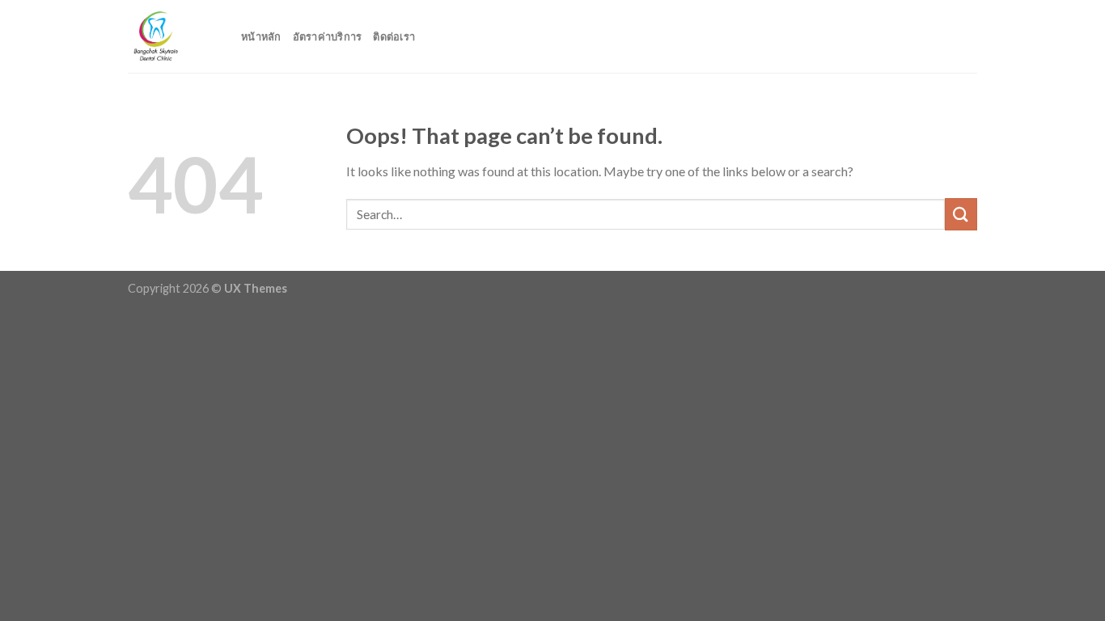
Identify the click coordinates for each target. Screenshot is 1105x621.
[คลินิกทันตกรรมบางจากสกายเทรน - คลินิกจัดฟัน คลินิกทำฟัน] (172, 36)
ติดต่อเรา (394, 36)
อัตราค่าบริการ (327, 36)
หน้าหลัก (261, 36)
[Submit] (961, 214)
